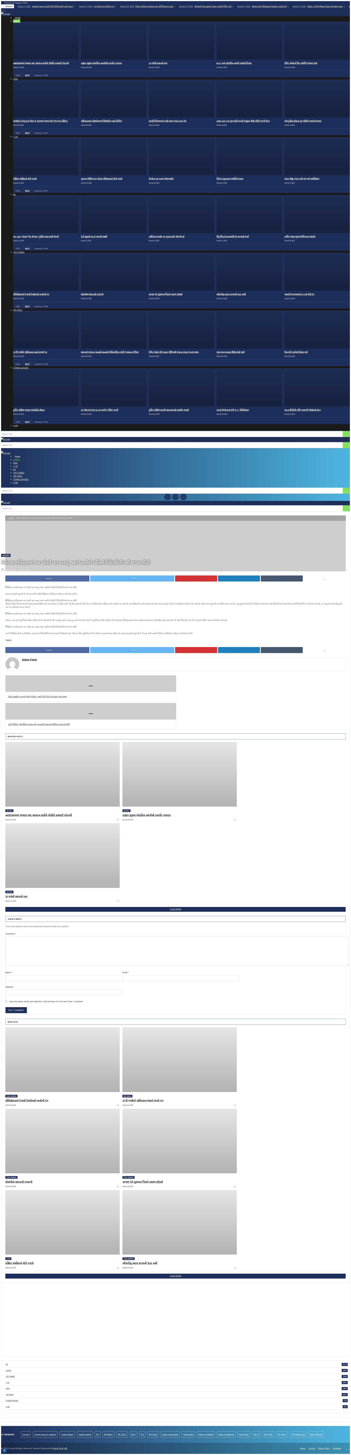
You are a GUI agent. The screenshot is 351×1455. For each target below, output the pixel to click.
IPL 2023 (153, 1434)
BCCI (133, 1434)
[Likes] (2, 10)
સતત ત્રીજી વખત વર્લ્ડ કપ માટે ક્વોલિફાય (301, 178)
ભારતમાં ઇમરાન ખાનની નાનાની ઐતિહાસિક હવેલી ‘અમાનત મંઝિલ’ (110, 352)
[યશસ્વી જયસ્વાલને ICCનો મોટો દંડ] (317, 272)
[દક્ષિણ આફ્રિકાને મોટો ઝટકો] (46, 156)
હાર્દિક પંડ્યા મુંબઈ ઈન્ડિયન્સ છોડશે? (300, 236)
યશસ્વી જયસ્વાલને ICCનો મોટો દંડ (299, 294)
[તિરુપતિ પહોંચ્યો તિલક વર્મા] (317, 330)
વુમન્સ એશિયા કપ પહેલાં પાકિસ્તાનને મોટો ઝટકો (101, 178)
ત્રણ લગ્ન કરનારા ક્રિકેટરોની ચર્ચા (230, 352)
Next (27, 75)
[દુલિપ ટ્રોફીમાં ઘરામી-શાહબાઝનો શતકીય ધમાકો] (181, 387)
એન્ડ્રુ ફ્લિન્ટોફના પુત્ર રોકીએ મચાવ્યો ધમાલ (302, 121)
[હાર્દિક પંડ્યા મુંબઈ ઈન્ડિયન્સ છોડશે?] (317, 214)
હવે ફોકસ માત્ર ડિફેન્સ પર (96, 6)
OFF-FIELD (127, 1096)
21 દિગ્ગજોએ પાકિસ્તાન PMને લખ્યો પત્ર (30, 352)
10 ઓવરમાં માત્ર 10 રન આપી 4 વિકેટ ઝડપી (99, 410)
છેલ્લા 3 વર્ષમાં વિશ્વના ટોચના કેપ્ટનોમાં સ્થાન (318, 6)
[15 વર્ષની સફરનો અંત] (181, 41)
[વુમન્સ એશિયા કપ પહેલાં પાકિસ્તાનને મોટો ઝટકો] (113, 156)
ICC (142, 1434)
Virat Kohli (243, 1434)
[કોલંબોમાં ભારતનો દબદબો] (113, 272)
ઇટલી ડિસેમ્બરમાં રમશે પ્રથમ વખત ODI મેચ (167, 121)
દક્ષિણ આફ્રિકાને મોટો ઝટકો (25, 178)
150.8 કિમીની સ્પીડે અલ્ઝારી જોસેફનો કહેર (302, 410)
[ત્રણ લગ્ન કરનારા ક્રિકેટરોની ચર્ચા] (249, 330)
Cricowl (25, 1434)
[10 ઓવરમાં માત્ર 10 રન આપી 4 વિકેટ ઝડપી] (113, 387)
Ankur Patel (29, 659)
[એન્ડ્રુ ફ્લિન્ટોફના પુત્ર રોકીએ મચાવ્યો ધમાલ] (317, 99)
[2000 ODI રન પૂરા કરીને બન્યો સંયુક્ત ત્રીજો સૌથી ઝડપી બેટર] (249, 99)
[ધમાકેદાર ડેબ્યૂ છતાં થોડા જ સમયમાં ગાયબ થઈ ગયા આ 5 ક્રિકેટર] (46, 99)
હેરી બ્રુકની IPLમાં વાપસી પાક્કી (94, 236)
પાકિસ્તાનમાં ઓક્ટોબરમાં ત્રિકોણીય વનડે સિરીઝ (101, 121)
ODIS (8, 1388)
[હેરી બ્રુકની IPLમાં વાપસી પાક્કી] (113, 214)
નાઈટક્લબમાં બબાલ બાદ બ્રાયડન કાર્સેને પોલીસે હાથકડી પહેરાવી (41, 63)
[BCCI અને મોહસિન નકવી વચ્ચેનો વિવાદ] (249, 41)
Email (125, 972)
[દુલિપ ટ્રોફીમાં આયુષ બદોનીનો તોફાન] (46, 387)
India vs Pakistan (226, 1434)
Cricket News (67, 1434)
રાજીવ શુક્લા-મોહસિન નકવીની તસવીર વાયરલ (101, 63)
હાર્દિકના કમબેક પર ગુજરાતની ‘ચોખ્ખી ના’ (167, 236)
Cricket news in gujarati (45, 1434)
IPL (7, 1364)
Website (9, 987)
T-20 (8, 1259)
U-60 (8, 1406)
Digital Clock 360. (60, 1448)
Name (8, 972)
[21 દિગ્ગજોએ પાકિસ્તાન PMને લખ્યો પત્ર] (46, 330)
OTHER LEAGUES (12, 1400)
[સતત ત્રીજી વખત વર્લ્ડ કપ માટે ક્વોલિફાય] (317, 156)
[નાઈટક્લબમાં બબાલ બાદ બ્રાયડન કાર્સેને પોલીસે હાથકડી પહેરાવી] (46, 41)
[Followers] (3, 10)
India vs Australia (170, 1434)
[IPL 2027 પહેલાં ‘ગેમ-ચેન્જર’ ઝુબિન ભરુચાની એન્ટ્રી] (46, 214)
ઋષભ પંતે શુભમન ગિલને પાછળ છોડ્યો (165, 294)
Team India (188, 1434)
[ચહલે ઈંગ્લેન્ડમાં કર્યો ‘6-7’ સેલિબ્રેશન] (249, 387)
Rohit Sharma (316, 1434)
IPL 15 (256, 1434)
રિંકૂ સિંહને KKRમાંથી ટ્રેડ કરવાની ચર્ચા (232, 236)
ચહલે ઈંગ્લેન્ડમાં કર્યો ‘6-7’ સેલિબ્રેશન (232, 410)
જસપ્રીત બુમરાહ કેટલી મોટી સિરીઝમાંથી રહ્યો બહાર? (45, 6)
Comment (10, 933)
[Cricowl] (5, 13)
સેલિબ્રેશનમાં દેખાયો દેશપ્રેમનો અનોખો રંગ (31, 294)
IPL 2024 (282, 1434)
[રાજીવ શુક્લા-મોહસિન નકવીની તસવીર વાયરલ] (113, 41)
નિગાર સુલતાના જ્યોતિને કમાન (229, 178)
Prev (17, 75)
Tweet (8, 640)
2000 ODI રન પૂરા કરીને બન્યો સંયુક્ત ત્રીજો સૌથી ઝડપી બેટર (243, 121)
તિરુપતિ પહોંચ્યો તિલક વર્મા (296, 352)
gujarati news (85, 1434)
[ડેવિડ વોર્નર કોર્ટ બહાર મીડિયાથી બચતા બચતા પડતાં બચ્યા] (181, 330)
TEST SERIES (11, 1096)
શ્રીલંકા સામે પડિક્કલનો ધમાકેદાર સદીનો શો (262, 6)
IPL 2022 (122, 1434)
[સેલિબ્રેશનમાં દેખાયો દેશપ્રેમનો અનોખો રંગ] (46, 272)
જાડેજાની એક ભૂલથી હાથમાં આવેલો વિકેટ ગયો (205, 6)
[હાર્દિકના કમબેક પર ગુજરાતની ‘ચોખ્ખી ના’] (181, 214)
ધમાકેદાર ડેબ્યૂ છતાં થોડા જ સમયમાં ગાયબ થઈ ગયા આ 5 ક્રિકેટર (40, 121)
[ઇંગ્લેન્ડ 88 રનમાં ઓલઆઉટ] (181, 156)
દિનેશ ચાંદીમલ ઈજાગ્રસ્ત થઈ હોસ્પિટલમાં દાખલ (146, 6)
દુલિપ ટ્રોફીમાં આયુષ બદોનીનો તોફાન (29, 410)
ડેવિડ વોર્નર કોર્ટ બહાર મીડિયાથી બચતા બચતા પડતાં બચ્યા (174, 352)
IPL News (108, 1434)
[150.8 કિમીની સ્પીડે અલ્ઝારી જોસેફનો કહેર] (317, 387)
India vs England (205, 1434)
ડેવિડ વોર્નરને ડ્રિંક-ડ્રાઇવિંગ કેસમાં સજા (300, 63)
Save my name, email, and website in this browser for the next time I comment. (46, 1001)
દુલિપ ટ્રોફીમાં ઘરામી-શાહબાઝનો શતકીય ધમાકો (169, 410)
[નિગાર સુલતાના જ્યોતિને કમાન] (249, 156)
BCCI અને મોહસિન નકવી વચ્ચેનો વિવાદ (234, 63)
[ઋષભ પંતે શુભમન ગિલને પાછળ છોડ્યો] (181, 272)
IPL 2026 (268, 1434)
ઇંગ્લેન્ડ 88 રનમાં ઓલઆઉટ (161, 178)
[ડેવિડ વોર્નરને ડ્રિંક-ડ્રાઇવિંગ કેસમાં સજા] (317, 41)
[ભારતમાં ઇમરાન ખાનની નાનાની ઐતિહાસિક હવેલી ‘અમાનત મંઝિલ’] (113, 330)
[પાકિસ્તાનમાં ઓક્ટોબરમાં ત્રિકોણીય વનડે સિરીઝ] (113, 99)
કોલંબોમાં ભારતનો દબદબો (92, 294)
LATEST (11, 518)
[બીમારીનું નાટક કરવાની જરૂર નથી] (249, 272)
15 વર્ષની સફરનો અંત (158, 63)
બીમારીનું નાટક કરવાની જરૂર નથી (231, 294)
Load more (175, 909)
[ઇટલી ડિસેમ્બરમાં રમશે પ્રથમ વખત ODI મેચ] (181, 99)
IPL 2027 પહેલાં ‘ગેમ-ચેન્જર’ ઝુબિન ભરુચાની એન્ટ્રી (36, 236)
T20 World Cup (298, 1434)
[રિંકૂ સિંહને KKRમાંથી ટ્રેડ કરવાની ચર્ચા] (249, 214)
